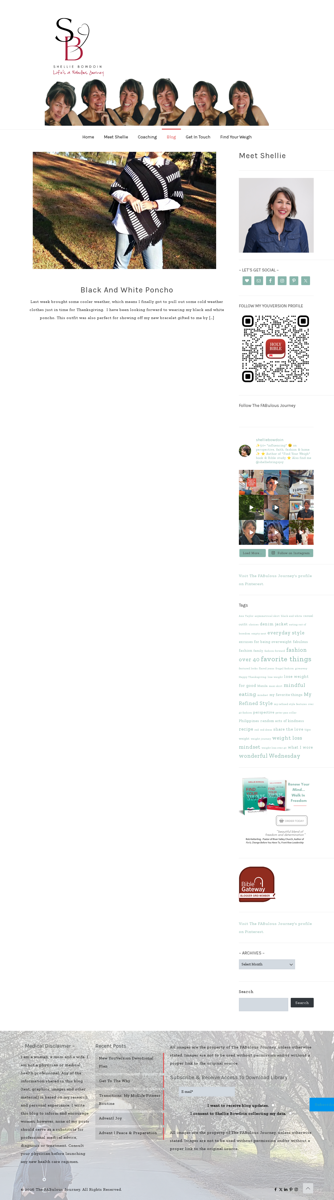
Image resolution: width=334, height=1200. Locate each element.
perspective (263, 712)
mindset (262, 695)
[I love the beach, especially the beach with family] (276, 482)
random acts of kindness (282, 721)
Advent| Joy (110, 1118)
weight (244, 738)
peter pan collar (286, 712)
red (257, 729)
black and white (291, 616)
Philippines (249, 721)
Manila (262, 686)
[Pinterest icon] (291, 1189)
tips (308, 729)
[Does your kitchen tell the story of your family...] (251, 482)
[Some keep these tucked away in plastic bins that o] (301, 507)
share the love (288, 729)
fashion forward (275, 650)
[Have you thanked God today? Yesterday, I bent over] (251, 532)
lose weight (275, 677)
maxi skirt (275, 686)
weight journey (261, 738)
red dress (266, 729)
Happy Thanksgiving (253, 677)
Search (246, 991)
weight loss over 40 (274, 747)
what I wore (300, 747)
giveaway (301, 668)
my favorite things (286, 695)
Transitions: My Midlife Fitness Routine (129, 1099)
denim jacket (274, 624)
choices (254, 624)
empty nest (259, 633)
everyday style (286, 633)
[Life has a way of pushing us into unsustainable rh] (251, 507)
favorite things (286, 658)
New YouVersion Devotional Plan (126, 1062)
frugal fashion (285, 668)
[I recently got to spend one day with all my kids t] (276, 532)
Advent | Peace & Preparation (128, 1132)
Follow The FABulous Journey (267, 405)
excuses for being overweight (265, 642)
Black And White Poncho (126, 289)
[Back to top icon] (308, 1188)
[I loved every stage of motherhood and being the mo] (301, 532)
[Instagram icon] (296, 1189)
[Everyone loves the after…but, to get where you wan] (301, 482)
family (258, 650)
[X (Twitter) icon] (281, 1189)
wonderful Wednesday (270, 755)
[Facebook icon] (276, 1189)
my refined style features (290, 704)
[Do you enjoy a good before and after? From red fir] (276, 507)
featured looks (248, 668)
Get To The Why (114, 1080)
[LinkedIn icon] (286, 1189)
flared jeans (266, 668)
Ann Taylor (246, 616)
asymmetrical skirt (267, 616)
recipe (246, 729)
